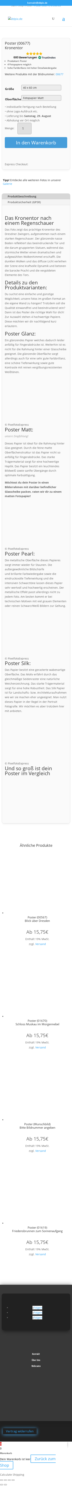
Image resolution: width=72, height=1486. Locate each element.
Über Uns (36, 1360)
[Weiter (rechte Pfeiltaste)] (5, 1484)
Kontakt (36, 1354)
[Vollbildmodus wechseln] (5, 1480)
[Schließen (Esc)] (13, 1480)
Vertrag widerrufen (20, 1431)
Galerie (7, 184)
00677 (59, 74)
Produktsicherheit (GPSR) (24, 202)
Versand (40, 944)
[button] (34, 55)
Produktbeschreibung (22, 196)
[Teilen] (9, 1480)
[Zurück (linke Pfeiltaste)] (1, 1484)
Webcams (36, 1366)
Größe (9, 89)
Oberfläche (13, 99)
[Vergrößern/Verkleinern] (1, 1480)
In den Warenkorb (36, 142)
